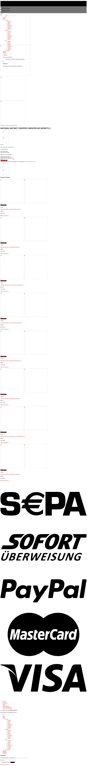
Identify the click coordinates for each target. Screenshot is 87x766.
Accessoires (7, 749)
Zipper (9, 728)
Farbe (2, 156)
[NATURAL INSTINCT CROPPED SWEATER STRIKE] (6, 136)
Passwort (2, 760)
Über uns (5, 702)
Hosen (9, 721)
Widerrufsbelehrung (7, 707)
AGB (4, 704)
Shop (4, 717)
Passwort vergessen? (4, 764)
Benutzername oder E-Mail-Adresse (8, 757)
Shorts (9, 723)
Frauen (6, 125)
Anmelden (12, 762)
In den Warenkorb (4, 160)
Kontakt (4, 701)
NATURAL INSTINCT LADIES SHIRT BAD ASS (9, 247)
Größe (2, 157)
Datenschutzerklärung (7, 708)
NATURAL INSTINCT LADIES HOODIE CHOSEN (10, 209)
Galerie (4, 750)
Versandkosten (10, 147)
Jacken (9, 722)
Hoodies (9, 720)
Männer (6, 729)
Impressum (5, 703)
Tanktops (9, 737)
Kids (6, 739)
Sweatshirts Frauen (13, 125)
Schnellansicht (3, 205)
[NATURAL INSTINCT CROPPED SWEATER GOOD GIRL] (6, 142)
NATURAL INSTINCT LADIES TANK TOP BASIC (10, 398)
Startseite (2, 125)
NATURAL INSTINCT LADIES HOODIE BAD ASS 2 (10, 360)
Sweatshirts (10, 724)
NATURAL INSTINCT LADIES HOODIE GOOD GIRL (11, 322)
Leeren (12, 157)
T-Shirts (9, 725)
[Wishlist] (1, 13)
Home (4, 716)
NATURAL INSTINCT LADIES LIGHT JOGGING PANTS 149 (12, 436)
